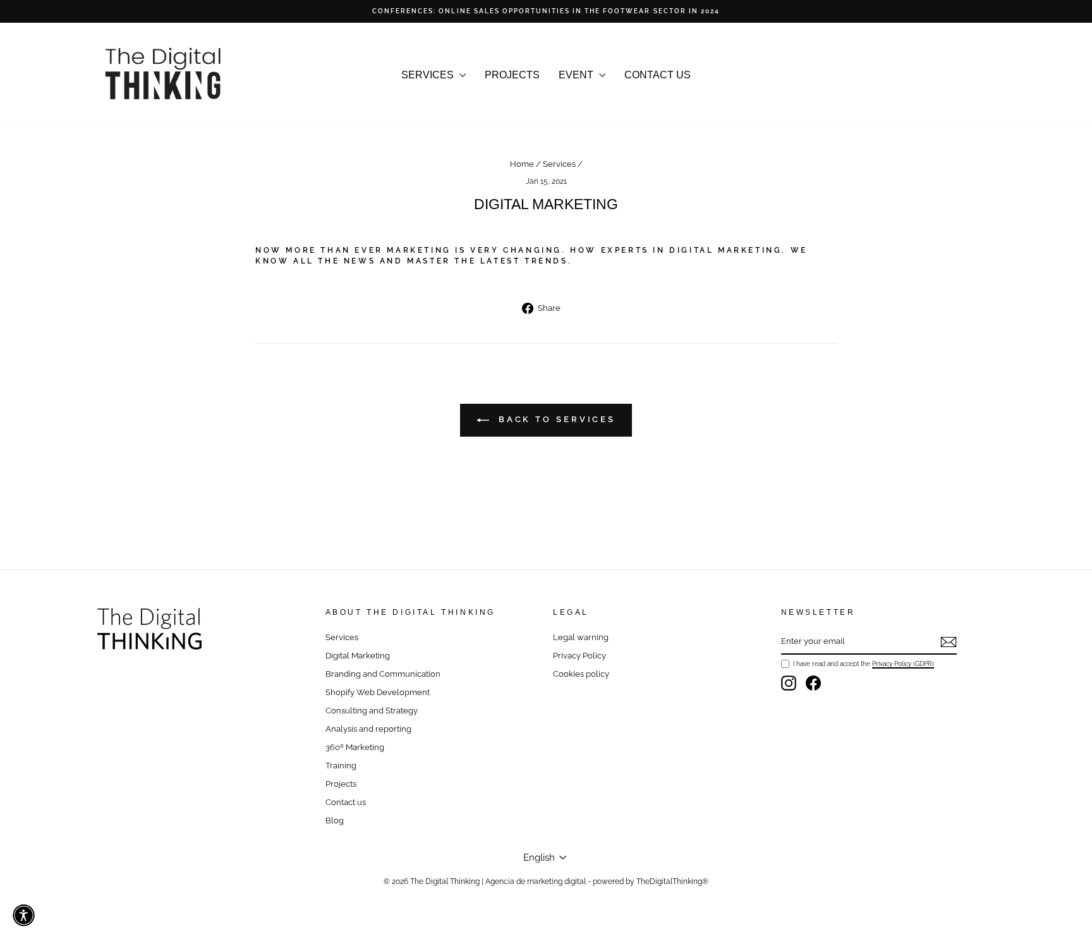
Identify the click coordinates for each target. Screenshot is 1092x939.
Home (522, 164)
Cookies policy (581, 674)
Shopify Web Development (377, 692)
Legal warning (581, 637)
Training (340, 765)
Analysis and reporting (368, 729)
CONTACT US (657, 75)
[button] (24, 915)
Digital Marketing (357, 655)
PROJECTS (512, 75)
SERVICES (428, 75)
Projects (340, 784)
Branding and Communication (382, 674)
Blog (334, 820)
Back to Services (555, 419)
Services (559, 164)
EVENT (577, 75)
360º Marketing (354, 747)
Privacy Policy (579, 655)
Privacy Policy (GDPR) (903, 663)
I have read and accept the (863, 663)
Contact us (345, 802)
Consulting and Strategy (371, 710)
